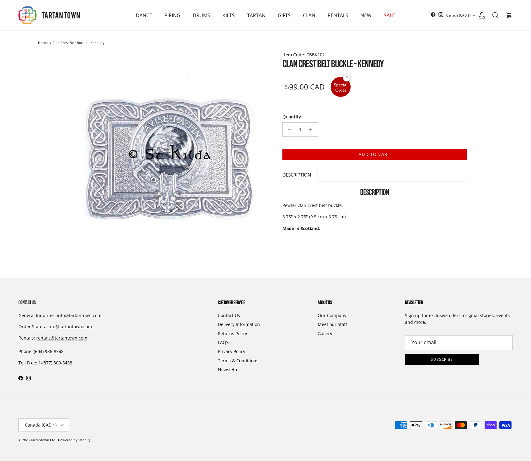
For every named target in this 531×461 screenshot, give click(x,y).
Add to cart (374, 154)
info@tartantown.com (79, 315)
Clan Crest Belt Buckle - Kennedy (78, 43)
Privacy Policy (231, 351)
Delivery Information (239, 324)
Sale (389, 15)
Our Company (332, 315)
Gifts (284, 15)
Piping (172, 15)
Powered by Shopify (74, 440)
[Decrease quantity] (288, 129)
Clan (309, 15)
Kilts (228, 15)
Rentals (338, 15)
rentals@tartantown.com (61, 338)
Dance (144, 15)
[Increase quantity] (312, 129)
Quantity (291, 117)
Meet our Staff (332, 324)
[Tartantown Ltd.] (49, 15)
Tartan (256, 15)
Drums (201, 15)
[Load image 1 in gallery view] (166, 153)
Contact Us (229, 315)
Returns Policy (232, 333)
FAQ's (223, 342)
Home (43, 43)
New (366, 15)
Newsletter (229, 369)
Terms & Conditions (238, 361)
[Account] (481, 15)
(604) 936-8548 (49, 351)
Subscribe (442, 359)
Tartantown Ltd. (43, 440)
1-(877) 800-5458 (55, 363)
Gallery (325, 333)
